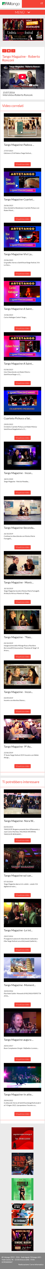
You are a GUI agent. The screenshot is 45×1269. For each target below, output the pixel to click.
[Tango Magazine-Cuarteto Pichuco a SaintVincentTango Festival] (22, 182)
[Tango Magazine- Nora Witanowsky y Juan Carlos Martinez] (22, 803)
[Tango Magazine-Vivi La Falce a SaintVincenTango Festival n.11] (22, 237)
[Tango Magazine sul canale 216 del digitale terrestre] (22, 858)
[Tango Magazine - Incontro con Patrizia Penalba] (22, 456)
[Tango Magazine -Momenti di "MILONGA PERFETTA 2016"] (22, 968)
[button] (22, 127)
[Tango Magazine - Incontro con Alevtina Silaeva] (22, 674)
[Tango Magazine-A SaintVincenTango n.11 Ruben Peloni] (22, 346)
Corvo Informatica (36, 1264)
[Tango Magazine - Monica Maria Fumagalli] (22, 565)
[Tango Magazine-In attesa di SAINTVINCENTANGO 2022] (22, 1077)
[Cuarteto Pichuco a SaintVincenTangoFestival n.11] (22, 401)
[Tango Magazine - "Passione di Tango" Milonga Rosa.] (22, 620)
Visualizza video (22, 164)
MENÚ (20, 12)
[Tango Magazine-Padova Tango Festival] (22, 127)
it (42, 3)
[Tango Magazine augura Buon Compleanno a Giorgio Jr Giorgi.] (22, 1022)
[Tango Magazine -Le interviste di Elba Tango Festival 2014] (22, 913)
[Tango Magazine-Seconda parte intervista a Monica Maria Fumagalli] (22, 510)
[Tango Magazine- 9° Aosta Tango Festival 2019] (22, 729)
